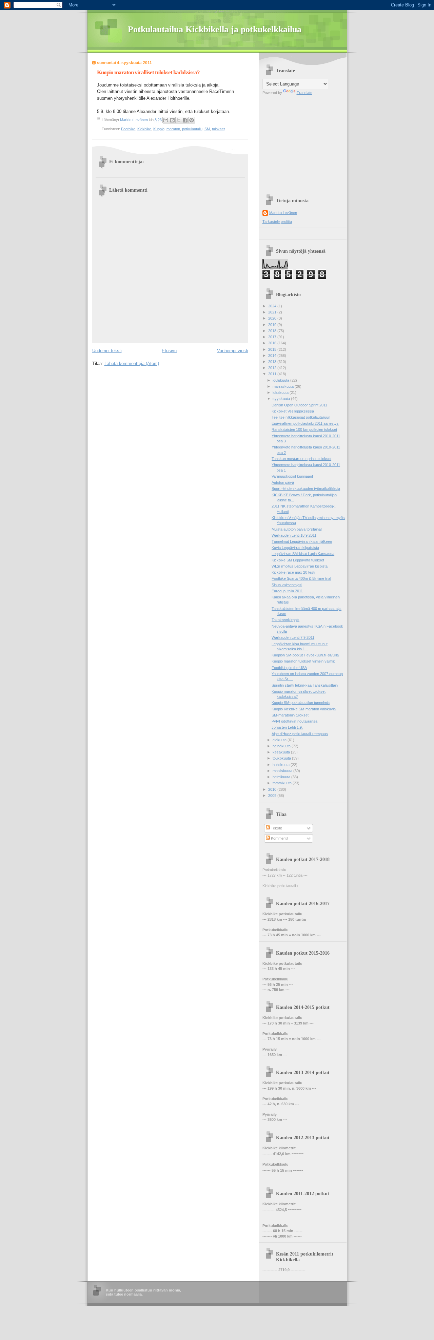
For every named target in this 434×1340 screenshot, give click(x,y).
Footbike (128, 129)
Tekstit (276, 828)
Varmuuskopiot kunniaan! (292, 476)
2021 (272, 312)
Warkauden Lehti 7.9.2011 (293, 637)
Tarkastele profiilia (277, 221)
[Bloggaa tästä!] (172, 120)
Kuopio (158, 129)
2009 (272, 795)
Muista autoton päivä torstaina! (297, 529)
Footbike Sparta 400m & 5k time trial (301, 578)
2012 (272, 368)
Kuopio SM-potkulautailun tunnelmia (301, 703)
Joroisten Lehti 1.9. (287, 727)
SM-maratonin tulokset (290, 715)
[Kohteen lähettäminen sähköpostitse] (165, 120)
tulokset (218, 129)
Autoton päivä (283, 482)
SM (207, 129)
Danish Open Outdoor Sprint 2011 (299, 405)
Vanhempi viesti (232, 350)
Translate (304, 93)
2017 (272, 337)
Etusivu (169, 350)
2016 (272, 343)
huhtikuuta (282, 765)
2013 (272, 362)
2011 (272, 374)
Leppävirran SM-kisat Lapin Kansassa (303, 554)
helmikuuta (282, 777)
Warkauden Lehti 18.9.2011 (294, 535)
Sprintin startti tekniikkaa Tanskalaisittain (305, 685)
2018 (272, 331)
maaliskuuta (283, 771)
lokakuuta (281, 392)
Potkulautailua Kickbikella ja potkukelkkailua (214, 29)
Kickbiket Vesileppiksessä (293, 411)
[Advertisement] (304, 141)
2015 (272, 349)
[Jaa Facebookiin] (185, 120)
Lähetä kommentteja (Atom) (131, 363)
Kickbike (144, 129)
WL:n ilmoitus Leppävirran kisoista (300, 566)
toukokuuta (282, 758)
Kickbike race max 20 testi (293, 572)
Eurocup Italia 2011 (287, 591)
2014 (272, 355)
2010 (272, 789)
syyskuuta (282, 399)
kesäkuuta (282, 752)
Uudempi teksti (107, 350)
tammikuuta (283, 783)
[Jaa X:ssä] (178, 120)
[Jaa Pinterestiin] (191, 120)
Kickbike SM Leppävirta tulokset (298, 560)
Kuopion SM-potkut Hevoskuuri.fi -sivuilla (305, 655)
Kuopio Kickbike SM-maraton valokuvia (304, 709)
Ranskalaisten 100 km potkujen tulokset (304, 429)
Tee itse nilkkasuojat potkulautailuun (301, 417)
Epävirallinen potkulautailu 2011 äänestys (305, 423)
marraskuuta (284, 386)
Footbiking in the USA (289, 668)
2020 (272, 318)
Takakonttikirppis (285, 620)
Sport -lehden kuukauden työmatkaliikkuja (306, 488)
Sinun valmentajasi (287, 585)
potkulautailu (192, 129)
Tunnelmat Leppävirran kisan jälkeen (302, 541)
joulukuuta (281, 380)
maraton (173, 129)
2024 (272, 306)
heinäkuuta (282, 746)
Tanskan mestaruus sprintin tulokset (301, 459)
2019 (272, 325)
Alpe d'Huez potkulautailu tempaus (300, 734)
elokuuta (280, 740)
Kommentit (279, 838)
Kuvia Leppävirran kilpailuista (295, 547)
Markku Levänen (283, 213)
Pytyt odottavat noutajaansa (294, 721)
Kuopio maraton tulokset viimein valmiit (303, 661)
